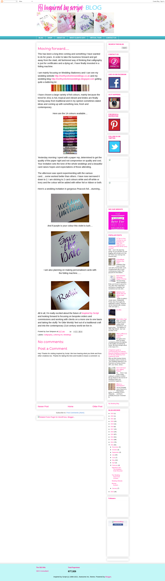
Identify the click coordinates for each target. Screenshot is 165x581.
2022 (112, 416)
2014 (112, 437)
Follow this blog (117, 524)
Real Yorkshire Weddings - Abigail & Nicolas (121, 277)
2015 (112, 434)
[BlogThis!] (76, 332)
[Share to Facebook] (80, 332)
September (115, 452)
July (113, 455)
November (115, 447)
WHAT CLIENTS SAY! (77, 38)
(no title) (118, 310)
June (114, 457)
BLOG (41, 38)
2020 (112, 421)
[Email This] (74, 332)
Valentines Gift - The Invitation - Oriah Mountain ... (117, 470)
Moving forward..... (116, 484)
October (114, 449)
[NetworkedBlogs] (118, 521)
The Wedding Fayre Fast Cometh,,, (116, 476)
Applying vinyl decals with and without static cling (121, 294)
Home (70, 406)
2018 (112, 426)
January (114, 488)
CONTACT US (111, 38)
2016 (112, 432)
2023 (112, 413)
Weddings (67, 335)
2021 (112, 419)
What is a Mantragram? (120, 384)
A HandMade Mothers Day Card (120, 261)
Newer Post (43, 406)
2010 (112, 491)
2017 (112, 429)
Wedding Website (117, 481)
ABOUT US (61, 38)
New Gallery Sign (121, 319)
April (113, 462)
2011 (112, 445)
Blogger (108, 577)
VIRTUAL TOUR (96, 38)
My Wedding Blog (113, 403)
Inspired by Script (90, 313)
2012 (112, 442)
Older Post (97, 406)
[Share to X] (78, 332)
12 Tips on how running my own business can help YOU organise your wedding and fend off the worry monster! (117, 243)
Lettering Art (58, 335)
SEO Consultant (42, 571)
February (115, 465)
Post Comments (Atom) (75, 413)
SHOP (50, 38)
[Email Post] (70, 331)
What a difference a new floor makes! (121, 335)
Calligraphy (48, 335)
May (113, 460)
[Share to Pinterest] (81, 332)
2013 (112, 439)
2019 (112, 424)
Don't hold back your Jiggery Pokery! (121, 369)
